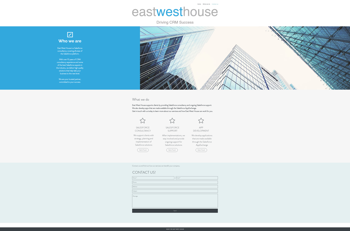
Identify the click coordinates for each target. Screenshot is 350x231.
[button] (143, 150)
